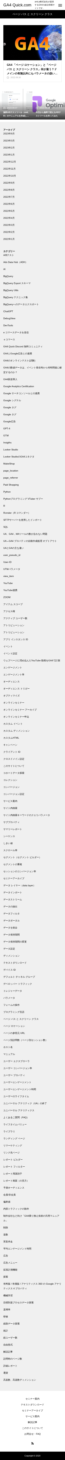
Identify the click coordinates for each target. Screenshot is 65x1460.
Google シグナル (12, 400)
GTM (6, 435)
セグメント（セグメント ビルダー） (22, 857)
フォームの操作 (11, 1005)
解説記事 (8, 1351)
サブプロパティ (11, 822)
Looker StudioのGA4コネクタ (18, 456)
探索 (5, 1276)
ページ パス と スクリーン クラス (21, 1019)
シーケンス (9, 836)
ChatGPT (8, 311)
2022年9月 (9, 182)
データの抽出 (10, 906)
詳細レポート (10, 1365)
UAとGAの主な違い (13, 548)
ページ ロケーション (14, 1026)
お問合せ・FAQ (32, 1434)
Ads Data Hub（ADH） (15, 262)
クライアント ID (11, 752)
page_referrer (10, 477)
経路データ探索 (11, 1323)
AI (4, 269)
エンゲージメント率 (13, 674)
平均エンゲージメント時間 (17, 1248)
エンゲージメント (12, 667)
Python (7, 491)
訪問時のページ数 (12, 1358)
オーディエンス (11, 681)
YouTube (8, 583)
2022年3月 (9, 225)
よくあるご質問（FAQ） (16, 1117)
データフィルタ (11, 913)
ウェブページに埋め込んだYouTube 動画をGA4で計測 (31, 660)
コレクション (10, 780)
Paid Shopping (11, 484)
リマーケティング (12, 1145)
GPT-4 (6, 428)
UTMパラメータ (11, 569)
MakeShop (9, 463)
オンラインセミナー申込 (16, 716)
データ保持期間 (11, 934)
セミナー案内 (33, 1398)
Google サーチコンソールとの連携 (21, 393)
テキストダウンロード (15, 962)
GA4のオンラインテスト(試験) (19, 360)
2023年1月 (9, 154)
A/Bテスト (8, 255)
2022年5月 (9, 211)
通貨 (5, 1372)
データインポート (12, 892)
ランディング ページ (14, 1138)
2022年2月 (9, 232)
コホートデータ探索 (13, 773)
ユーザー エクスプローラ (16, 1061)
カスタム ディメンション (16, 730)
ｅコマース (9, 339)
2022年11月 (9, 168)
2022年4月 (9, 218)
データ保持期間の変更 (15, 941)
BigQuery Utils (10, 290)
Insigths (7, 442)
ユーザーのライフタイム (16, 1096)
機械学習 (8, 1295)
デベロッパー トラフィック (17, 983)
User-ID (7, 562)
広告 (5, 1255)
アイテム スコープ (13, 604)
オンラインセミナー (13, 702)
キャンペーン (10, 744)
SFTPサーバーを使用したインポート (22, 520)
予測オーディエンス (13, 1187)
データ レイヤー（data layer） (19, 885)
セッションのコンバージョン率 (19, 871)
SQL (5, 527)
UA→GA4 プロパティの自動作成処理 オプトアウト (30, 541)
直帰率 (6, 1309)
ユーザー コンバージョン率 (17, 1068)
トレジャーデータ (12, 991)
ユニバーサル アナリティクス (18, 1110)
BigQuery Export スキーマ (17, 283)
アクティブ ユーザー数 (15, 618)
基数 (5, 1234)
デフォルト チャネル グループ (19, 976)
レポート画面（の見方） (16, 1180)
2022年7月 (9, 196)
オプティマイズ (11, 695)
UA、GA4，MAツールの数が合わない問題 (25, 534)
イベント (8, 646)
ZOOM (6, 597)
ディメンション (11, 955)
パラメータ (9, 998)
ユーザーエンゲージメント (17, 1082)
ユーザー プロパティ (14, 1075)
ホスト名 (8, 1047)
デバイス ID (9, 969)
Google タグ (9, 407)
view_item (8, 576)
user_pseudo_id (11, 555)
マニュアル (9, 1054)
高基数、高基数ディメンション (19, 1379)
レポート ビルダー (13, 1159)
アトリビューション (13, 625)
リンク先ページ (11, 1152)
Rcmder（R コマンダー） (16, 512)
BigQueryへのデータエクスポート (21, 304)
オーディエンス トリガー (16, 688)
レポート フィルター (14, 1166)
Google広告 (9, 421)
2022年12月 (9, 161)
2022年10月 (9, 175)
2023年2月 (9, 147)
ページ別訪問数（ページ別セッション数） (25, 1040)
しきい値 (8, 843)
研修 (5, 1316)
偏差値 (6, 1201)
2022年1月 (9, 239)
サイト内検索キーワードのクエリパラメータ (26, 815)
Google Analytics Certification (18, 386)
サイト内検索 (10, 808)
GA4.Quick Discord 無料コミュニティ (23, 346)
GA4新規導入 (10, 379)
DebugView (9, 318)
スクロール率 (10, 850)
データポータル (11, 920)
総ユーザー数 (10, 1337)
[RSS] (32, 1443)
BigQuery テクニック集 (15, 297)
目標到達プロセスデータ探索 (18, 1302)
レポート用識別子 (12, 1173)
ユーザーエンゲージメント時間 (19, 1089)
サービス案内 (10, 801)
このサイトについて (13, 766)
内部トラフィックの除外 (16, 1208)
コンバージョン (11, 787)
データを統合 (10, 927)
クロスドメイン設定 (13, 759)
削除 (5, 1227)
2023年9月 (9, 133)
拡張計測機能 (10, 1269)
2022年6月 (9, 204)
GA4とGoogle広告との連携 (17, 353)
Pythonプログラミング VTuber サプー (23, 498)
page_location (10, 470)
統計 (5, 1330)
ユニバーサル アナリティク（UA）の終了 (25, 1103)
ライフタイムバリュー (15, 1124)
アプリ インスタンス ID (15, 639)
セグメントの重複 (12, 864)
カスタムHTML (11, 737)
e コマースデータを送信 (16, 332)
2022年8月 (9, 189)
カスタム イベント (13, 723)
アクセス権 (9, 611)
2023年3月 (9, 140)
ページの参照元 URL (14, 1033)
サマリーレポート (12, 829)
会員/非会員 (9, 1194)
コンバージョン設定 (13, 794)
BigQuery (8, 276)
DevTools (8, 325)
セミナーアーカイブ (13, 878)
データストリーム (12, 899)
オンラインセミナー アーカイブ (20, 709)
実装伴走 (8, 1241)
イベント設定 (10, 653)
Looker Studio (10, 449)
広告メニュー (10, 1262)
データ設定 (9, 948)
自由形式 (8, 1344)
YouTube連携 (10, 590)
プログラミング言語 (13, 1012)
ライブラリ (9, 1131)
